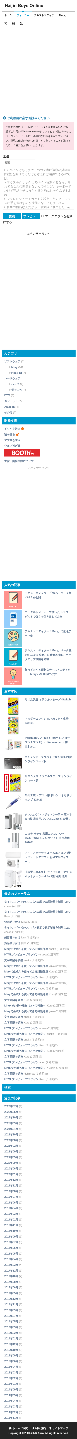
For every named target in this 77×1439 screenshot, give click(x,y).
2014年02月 (11, 1412)
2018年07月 (11, 1242)
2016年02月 (11, 1332)
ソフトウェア (12, 361)
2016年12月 (11, 1298)
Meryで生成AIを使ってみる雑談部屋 (26, 948)
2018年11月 (11, 1225)
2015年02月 (11, 1378)
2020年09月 (11, 1162)
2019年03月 (11, 1213)
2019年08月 (11, 1191)
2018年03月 (11, 1264)
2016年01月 (11, 1338)
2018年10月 (11, 1230)
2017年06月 (11, 1287)
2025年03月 (11, 1123)
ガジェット (11, 401)
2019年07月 (11, 1196)
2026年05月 (11, 1111)
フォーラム (23, 15)
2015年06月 (11, 1361)
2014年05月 (11, 1395)
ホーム (8, 15)
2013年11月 (11, 1417)
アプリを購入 (12, 440)
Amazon (9, 406)
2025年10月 (11, 1117)
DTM (7, 395)
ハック (15, 384)
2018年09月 (11, 1236)
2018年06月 (11, 1247)
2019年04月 (11, 1208)
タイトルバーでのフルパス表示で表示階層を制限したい (37, 901)
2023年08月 (11, 1140)
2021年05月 (11, 1157)
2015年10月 (11, 1349)
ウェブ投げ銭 (12, 445)
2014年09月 (11, 1389)
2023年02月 (11, 1145)
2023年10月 (11, 1134)
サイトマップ (59, 1428)
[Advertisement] (38, 66)
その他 (8, 412)
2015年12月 (11, 1344)
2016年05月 (11, 1321)
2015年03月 (11, 1372)
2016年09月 (11, 1310)
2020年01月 (11, 1174)
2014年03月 (11, 1406)
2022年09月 (11, 1151)
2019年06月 (11, 1202)
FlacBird (16, 372)
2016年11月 (11, 1304)
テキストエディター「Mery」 (51, 15)
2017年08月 (11, 1281)
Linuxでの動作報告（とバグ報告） (25, 1005)
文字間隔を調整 (13, 960)
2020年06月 (11, 1168)
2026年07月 (11, 1106)
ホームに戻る (20, 1428)
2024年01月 (11, 1128)
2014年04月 (11, 1400)
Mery (14, 367)
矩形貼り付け (12, 921)
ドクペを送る (12, 428)
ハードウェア (12, 378)
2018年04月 (11, 1259)
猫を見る (9, 434)
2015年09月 (11, 1355)
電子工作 (16, 389)
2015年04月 (11, 1366)
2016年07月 (11, 1315)
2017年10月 (11, 1276)
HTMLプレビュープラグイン (21, 954)
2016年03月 (11, 1327)
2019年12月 (11, 1179)
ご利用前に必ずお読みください (28, 118)
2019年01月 (11, 1219)
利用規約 (40, 1428)
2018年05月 (11, 1253)
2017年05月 (11, 1293)
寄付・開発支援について (19, 461)
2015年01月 (11, 1383)
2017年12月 (11, 1270)
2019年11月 (11, 1185)
